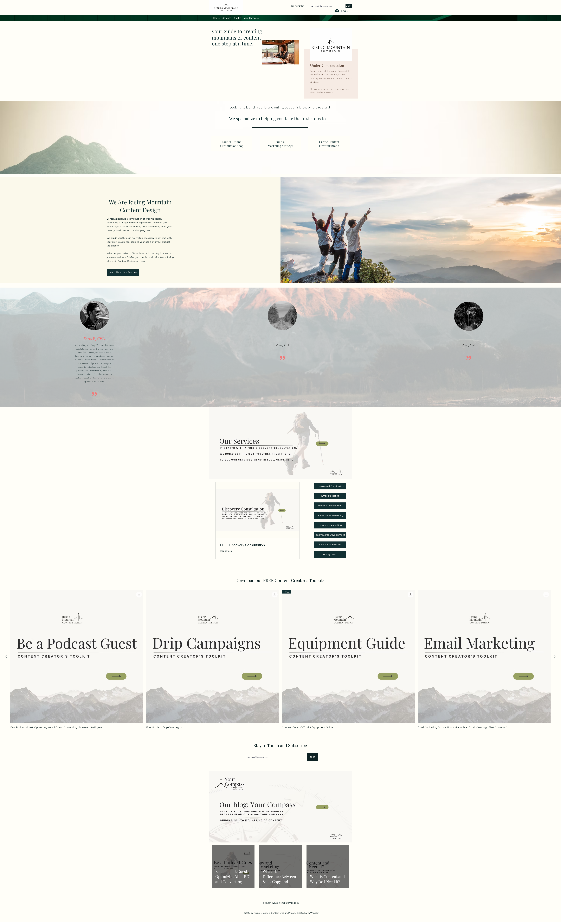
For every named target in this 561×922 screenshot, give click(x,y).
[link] (257, 545)
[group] (280, 660)
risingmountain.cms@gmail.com (281, 902)
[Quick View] (76, 656)
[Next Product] (555, 656)
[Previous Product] (6, 656)
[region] (330, 63)
